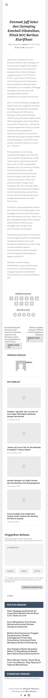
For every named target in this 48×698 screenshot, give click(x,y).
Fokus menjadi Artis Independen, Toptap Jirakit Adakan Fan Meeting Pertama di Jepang (22, 516)
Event (17, 47)
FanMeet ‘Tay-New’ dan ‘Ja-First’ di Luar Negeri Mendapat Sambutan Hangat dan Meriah (22, 413)
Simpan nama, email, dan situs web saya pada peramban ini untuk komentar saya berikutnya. (24, 580)
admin (25, 44)
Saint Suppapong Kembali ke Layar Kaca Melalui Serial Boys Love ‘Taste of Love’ (23, 613)
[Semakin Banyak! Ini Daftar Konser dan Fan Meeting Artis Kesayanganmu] (24, 466)
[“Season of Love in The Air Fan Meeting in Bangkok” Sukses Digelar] (24, 433)
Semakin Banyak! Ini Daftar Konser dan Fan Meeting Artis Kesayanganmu (23, 481)
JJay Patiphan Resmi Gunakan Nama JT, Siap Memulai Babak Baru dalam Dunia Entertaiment (23, 651)
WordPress (30, 691)
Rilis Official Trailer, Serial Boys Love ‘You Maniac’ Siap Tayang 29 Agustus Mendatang (24, 662)
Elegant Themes (30, 689)
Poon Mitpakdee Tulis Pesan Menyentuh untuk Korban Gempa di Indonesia (21, 624)
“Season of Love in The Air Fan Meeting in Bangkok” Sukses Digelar (24, 448)
